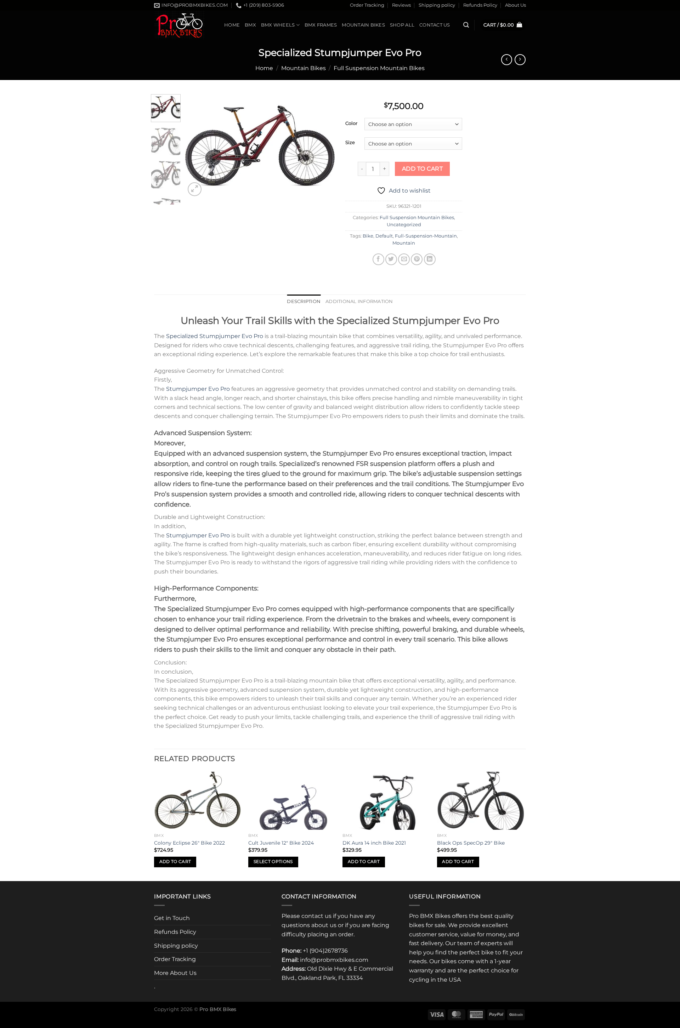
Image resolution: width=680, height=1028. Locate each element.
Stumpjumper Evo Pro (198, 389)
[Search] (466, 25)
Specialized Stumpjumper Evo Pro (214, 336)
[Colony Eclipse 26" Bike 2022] (198, 801)
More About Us (175, 973)
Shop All (402, 25)
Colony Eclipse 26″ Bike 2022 (189, 843)
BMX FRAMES (321, 25)
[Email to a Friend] (404, 259)
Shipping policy (437, 5)
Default (384, 236)
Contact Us (434, 25)
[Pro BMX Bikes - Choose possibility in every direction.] (184, 25)
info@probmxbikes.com (334, 959)
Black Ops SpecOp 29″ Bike (471, 843)
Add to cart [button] (175, 861)
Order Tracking (367, 5)
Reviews (401, 5)
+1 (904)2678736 (325, 950)
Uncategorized (404, 224)
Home (232, 25)
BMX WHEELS (278, 25)
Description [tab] (304, 301)
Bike (368, 236)
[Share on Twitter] (391, 259)
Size (350, 142)
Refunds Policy (480, 5)
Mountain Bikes (363, 25)
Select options (273, 861)
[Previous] (197, 146)
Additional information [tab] (359, 301)
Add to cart (422, 168)
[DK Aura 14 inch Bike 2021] (386, 801)
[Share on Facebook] (378, 259)
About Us (515, 5)
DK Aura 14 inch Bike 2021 (374, 843)
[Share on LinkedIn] (430, 259)
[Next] (323, 146)
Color (351, 123)
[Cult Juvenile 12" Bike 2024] (292, 801)
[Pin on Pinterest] (417, 259)
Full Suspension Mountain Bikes (379, 68)
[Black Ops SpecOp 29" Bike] (481, 801)
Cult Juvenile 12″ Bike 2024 (281, 843)
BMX (250, 25)
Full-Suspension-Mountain (426, 236)
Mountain (403, 243)
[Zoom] (195, 189)
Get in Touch (172, 918)
